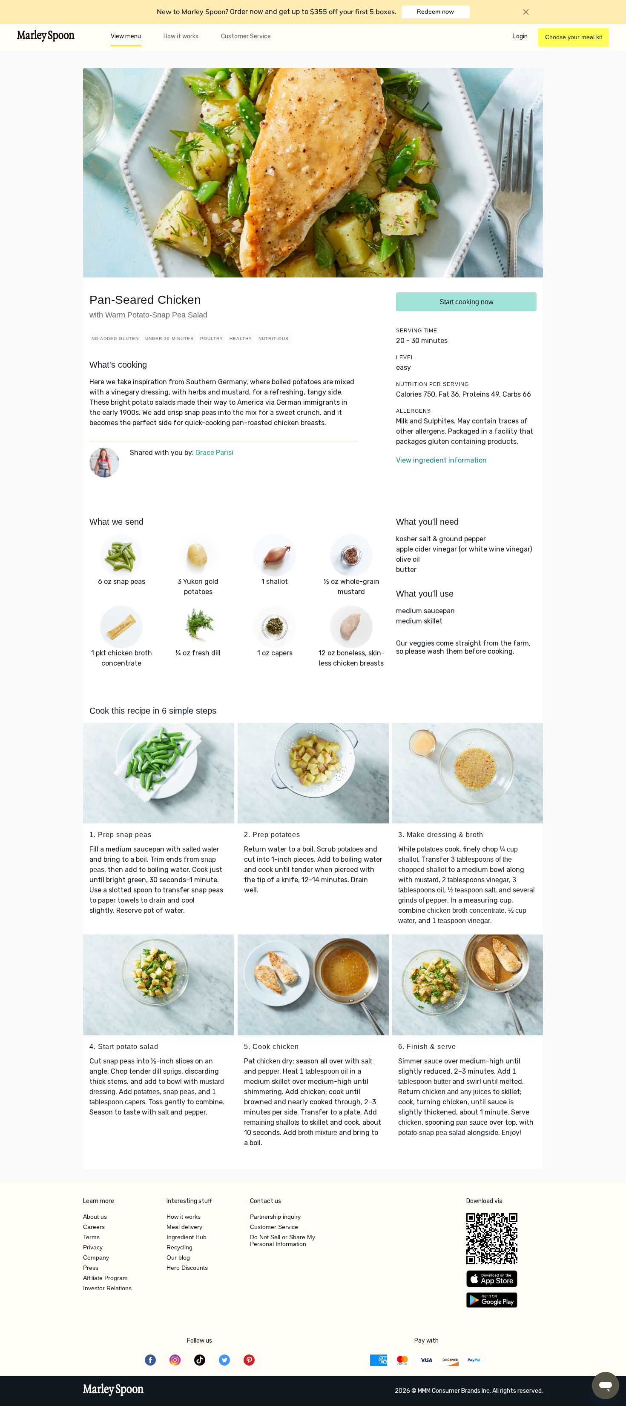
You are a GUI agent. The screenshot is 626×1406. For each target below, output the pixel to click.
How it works (181, 36)
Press (90, 1267)
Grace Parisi (214, 453)
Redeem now (435, 11)
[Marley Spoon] (113, 1390)
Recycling (179, 1247)
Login (520, 36)
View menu (126, 36)
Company (96, 1257)
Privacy (93, 1247)
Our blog (178, 1257)
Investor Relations (107, 1288)
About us (95, 1216)
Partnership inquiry (275, 1216)
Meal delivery (184, 1226)
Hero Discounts (187, 1267)
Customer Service (246, 36)
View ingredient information (441, 460)
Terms (91, 1237)
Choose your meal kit (573, 37)
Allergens (413, 411)
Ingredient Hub (187, 1237)
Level (405, 357)
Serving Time (416, 331)
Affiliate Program (105, 1278)
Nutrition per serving (432, 384)
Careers (94, 1226)
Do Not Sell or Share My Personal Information (282, 1240)
